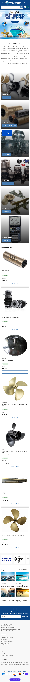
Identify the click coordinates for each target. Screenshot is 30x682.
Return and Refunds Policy (7, 641)
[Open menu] (2, 2)
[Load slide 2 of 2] (16, 41)
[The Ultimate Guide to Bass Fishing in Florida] (22, 592)
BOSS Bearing (5, 271)
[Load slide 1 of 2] (14, 41)
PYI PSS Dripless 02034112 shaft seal (10, 317)
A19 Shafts (4, 493)
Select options (15, 466)
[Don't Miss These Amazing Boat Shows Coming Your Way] (8, 576)
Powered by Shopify (22, 671)
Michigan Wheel (5, 533)
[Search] (21, 7)
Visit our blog (23, 570)
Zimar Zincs (4, 358)
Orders (2, 652)
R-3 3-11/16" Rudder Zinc (7, 360)
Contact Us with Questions (7, 637)
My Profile (3, 653)
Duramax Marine (5, 270)
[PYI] (19, 559)
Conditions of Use (5, 643)
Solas (3, 449)
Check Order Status (5, 645)
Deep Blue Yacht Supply (12, 671)
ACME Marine (5, 402)
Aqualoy (3, 492)
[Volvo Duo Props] (7, 559)
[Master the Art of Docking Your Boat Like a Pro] (8, 592)
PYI (3, 315)
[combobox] (12, 7)
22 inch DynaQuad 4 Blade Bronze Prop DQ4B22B (13, 535)
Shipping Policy (4, 639)
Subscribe (25, 616)
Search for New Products (7, 655)
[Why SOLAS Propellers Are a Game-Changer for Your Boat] (22, 576)
